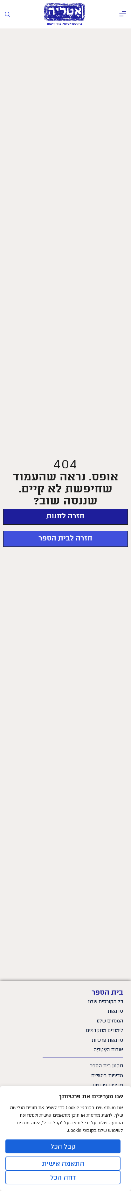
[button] (122, 14)
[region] (65, 1138)
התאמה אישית (63, 1163)
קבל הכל (63, 1146)
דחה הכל (63, 1177)
